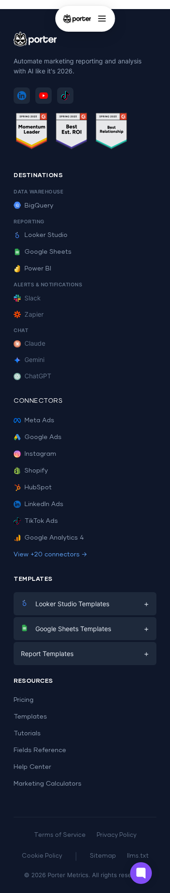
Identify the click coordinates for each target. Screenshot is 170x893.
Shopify (36, 471)
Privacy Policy (116, 835)
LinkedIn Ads (43, 504)
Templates (30, 717)
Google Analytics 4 (54, 538)
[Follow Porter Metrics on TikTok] (65, 95)
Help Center (32, 767)
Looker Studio (46, 235)
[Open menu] (102, 19)
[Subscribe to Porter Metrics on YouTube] (43, 95)
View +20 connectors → (50, 554)
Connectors (38, 401)
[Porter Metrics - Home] (77, 18)
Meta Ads (39, 420)
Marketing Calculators (48, 784)
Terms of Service (60, 835)
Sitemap (103, 856)
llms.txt (138, 856)
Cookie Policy (42, 856)
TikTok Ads (41, 521)
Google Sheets (48, 252)
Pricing (24, 700)
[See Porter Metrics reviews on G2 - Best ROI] (71, 132)
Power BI (37, 268)
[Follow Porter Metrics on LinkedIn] (22, 95)
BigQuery (38, 206)
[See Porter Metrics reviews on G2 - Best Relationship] (111, 132)
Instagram (40, 454)
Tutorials (27, 733)
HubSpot (38, 487)
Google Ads (43, 437)
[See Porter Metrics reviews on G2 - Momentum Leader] (32, 132)
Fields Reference (40, 750)
